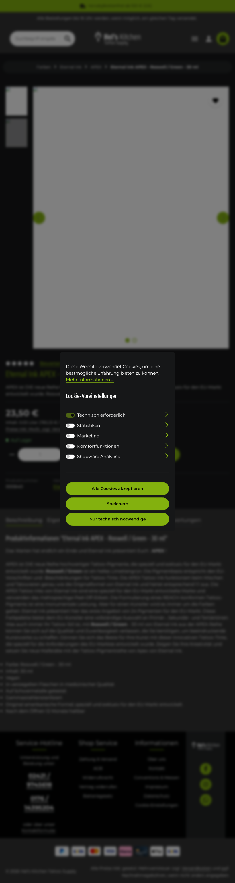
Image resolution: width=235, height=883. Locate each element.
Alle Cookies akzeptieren (117, 488)
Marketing (88, 435)
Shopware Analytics (98, 456)
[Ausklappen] (166, 414)
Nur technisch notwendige (117, 519)
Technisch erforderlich (101, 415)
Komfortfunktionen (98, 446)
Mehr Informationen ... (90, 379)
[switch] (70, 425)
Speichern (117, 503)
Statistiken (88, 425)
